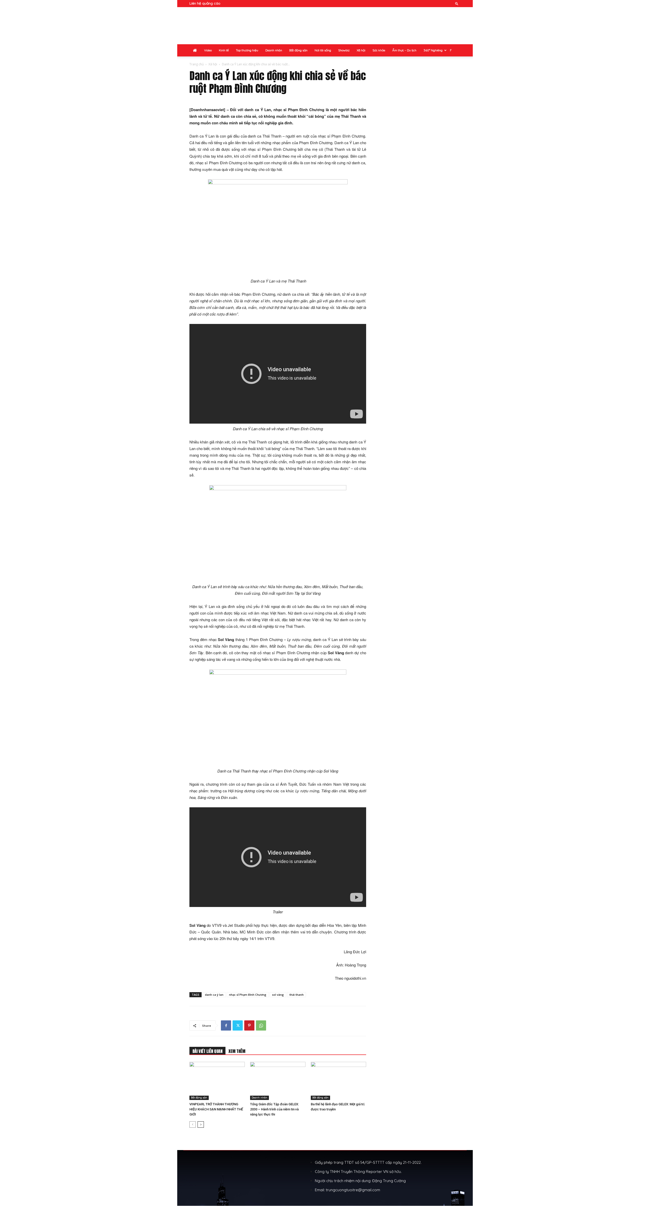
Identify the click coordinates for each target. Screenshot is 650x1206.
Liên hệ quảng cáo (204, 3)
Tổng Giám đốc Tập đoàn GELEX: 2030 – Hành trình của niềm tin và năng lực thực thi (274, 1109)
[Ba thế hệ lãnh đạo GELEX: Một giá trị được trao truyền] (338, 1081)
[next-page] (201, 1124)
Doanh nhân (273, 50)
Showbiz (344, 50)
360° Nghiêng (433, 50)
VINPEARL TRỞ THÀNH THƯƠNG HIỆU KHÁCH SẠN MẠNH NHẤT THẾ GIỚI (216, 1109)
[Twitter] (238, 1025)
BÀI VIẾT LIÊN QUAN (207, 1051)
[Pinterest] (249, 1025)
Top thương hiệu (247, 50)
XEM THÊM (237, 1051)
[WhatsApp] (261, 1025)
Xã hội (361, 50)
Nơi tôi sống (323, 50)
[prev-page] (192, 1124)
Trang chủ (196, 64)
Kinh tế (224, 50)
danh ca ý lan (214, 994)
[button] (457, 3)
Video (208, 50)
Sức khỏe (378, 50)
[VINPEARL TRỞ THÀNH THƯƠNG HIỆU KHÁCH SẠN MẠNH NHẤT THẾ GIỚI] (217, 1081)
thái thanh (296, 994)
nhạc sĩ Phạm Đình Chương (247, 994)
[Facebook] (226, 1025)
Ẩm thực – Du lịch (404, 50)
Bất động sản (298, 50)
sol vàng (278, 994)
